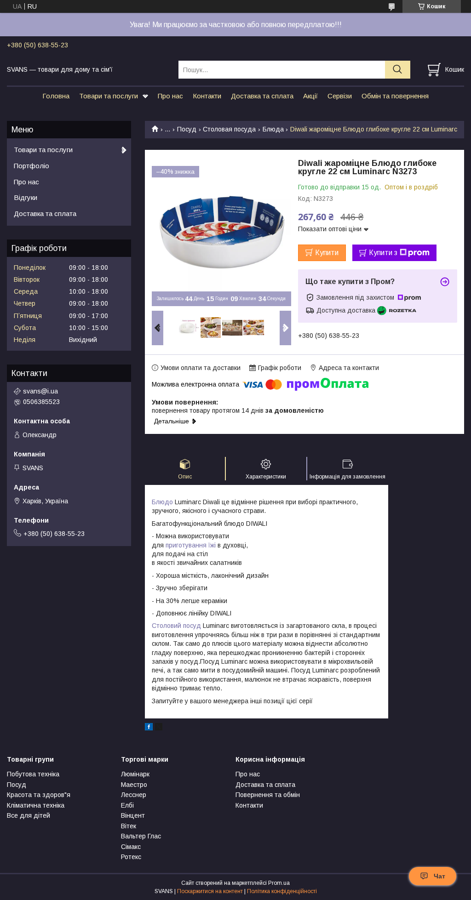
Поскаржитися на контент (210, 891)
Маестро (134, 784)
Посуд (186, 129)
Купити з (383, 252)
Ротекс (131, 856)
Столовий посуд (176, 625)
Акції (310, 96)
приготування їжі (191, 545)
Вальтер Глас (141, 836)
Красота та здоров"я (38, 794)
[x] (158, 728)
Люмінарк (135, 774)
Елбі (127, 805)
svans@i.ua (40, 391)
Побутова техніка (33, 774)
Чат (439, 876)
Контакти (207, 96)
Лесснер (133, 794)
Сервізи (339, 96)
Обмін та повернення (395, 96)
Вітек (128, 826)
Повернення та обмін (268, 794)
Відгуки (25, 197)
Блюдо (162, 502)
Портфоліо (31, 166)
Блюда (273, 129)
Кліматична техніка (35, 805)
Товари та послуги (108, 96)
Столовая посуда (229, 129)
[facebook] (149, 728)
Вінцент (133, 815)
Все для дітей (28, 815)
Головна (55, 96)
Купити (327, 252)
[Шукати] (397, 70)
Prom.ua (279, 883)
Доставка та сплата (262, 96)
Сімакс (131, 846)
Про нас (170, 96)
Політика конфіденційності (282, 891)
